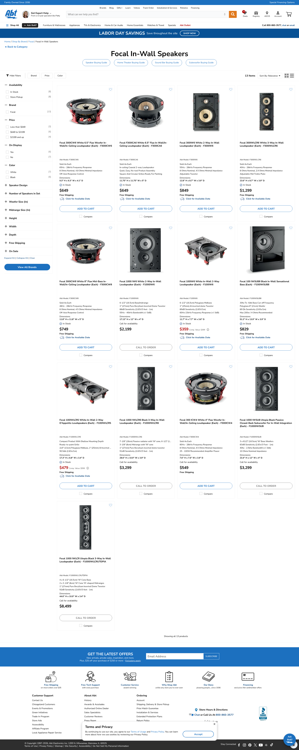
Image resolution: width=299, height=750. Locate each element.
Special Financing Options (282, 2)
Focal (31, 41)
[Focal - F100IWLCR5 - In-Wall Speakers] (85, 389)
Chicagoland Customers (43, 704)
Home (135, 25)
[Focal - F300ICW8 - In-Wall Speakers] (85, 250)
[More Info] (207, 330)
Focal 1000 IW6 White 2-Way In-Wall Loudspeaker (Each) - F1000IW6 (140, 283)
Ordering (142, 695)
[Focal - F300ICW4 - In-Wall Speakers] (206, 389)
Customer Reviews (93, 716)
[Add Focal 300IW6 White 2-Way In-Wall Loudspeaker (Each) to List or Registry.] (230, 89)
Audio (114, 25)
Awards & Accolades (94, 704)
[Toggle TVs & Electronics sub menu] (102, 25)
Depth (12, 234)
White (13, 172)
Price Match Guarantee (147, 708)
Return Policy (143, 720)
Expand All (9, 258)
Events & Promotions (42, 708)
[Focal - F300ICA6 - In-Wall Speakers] (146, 112)
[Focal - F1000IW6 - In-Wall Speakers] (146, 250)
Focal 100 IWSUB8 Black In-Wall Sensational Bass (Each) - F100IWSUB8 (264, 283)
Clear (32, 258)
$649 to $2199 (17, 132)
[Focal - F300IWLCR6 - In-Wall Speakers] (266, 112)
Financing (195, 8)
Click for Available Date (78, 198)
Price (47, 75)
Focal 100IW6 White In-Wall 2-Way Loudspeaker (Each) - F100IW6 (199, 283)
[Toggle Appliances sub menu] (81, 25)
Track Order (148, 8)
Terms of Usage (138, 731)
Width (12, 226)
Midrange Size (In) (19, 210)
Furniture (54, 25)
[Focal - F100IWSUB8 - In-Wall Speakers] (266, 250)
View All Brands (27, 267)
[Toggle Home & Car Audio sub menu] (124, 25)
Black (12, 177)
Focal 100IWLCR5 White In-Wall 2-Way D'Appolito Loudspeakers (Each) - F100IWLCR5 (85, 421)
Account (141, 700)
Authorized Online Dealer (96, 708)
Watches (155, 25)
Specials (172, 25)
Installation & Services (167, 8)
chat (284, 25)
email (292, 25)
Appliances (74, 25)
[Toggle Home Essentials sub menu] (144, 25)
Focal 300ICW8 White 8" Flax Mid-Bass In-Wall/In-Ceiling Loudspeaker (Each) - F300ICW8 (85, 283)
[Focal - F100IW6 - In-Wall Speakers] (206, 250)
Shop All (14, 25)
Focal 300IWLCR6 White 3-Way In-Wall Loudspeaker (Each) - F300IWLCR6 (262, 144)
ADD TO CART (85, 209)
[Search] (233, 14)
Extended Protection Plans (149, 716)
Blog (111, 8)
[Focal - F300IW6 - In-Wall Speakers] (206, 112)
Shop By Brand (19, 41)
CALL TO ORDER (146, 347)
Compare (88, 216)
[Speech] (225, 14)
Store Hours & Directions (213, 709)
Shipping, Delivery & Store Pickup (153, 704)
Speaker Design (18, 185)
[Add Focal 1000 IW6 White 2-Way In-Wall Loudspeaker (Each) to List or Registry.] (170, 228)
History (87, 700)
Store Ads (37, 720)
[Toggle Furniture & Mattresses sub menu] (67, 25)
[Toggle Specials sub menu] (177, 25)
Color (60, 75)
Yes (12, 152)
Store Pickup (16, 97)
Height (13, 218)
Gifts (119, 8)
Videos (137, 8)
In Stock (14, 91)
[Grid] (286, 75)
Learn (128, 8)
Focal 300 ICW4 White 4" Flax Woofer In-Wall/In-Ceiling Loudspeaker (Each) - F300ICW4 (206, 421)
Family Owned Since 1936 (17, 2)
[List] (291, 75)
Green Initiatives (40, 712)
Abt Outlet (185, 25)
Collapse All (22, 258)
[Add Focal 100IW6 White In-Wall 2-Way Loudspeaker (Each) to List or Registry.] (230, 228)
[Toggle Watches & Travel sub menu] (165, 25)
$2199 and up (17, 137)
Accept (198, 734)
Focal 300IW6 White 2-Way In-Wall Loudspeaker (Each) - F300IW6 (199, 144)
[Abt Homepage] (11, 14)
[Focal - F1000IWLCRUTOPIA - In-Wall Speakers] (85, 527)
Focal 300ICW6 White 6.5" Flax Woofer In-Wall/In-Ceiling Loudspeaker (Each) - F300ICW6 (85, 144)
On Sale (13, 251)
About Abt (90, 695)
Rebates (184, 8)
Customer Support (42, 695)
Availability (15, 85)
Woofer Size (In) (18, 202)
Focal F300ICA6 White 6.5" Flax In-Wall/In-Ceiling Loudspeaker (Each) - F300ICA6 (143, 144)
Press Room (90, 720)
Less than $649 (17, 126)
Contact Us (37, 700)
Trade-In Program (40, 716)
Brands (103, 8)
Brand (34, 75)
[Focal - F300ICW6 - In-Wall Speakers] (85, 112)
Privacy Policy (157, 731)
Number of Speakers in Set (24, 193)
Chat (197, 715)
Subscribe (211, 656)
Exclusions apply (133, 660)
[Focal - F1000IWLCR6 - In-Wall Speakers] (146, 389)
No (11, 157)
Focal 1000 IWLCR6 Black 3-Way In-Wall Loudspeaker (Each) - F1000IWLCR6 (142, 421)
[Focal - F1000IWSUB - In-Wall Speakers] (266, 389)
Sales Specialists (92, 712)
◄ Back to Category (15, 47)
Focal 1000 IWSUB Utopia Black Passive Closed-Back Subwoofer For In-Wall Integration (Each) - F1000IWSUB (266, 423)
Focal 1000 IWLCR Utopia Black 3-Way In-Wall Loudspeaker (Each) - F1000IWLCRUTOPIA (85, 560)
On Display (15, 145)
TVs (92, 25)
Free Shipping (17, 243)
